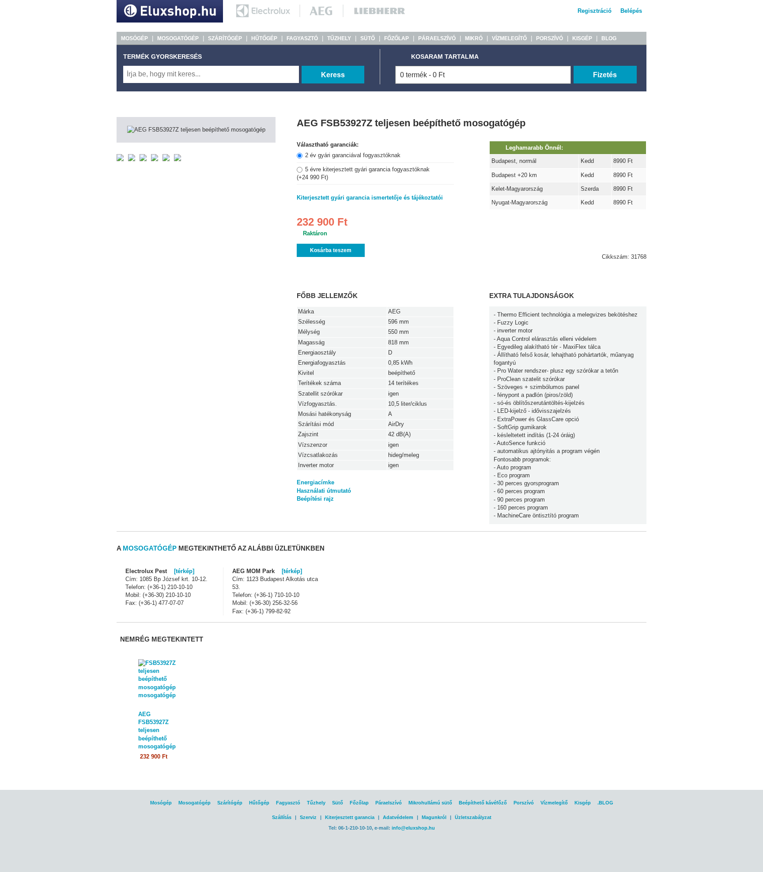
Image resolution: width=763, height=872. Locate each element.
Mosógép (161, 802)
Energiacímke (315, 482)
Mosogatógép (194, 802)
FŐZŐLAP (396, 38)
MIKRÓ (474, 38)
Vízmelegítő (554, 802)
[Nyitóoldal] (170, 20)
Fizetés (605, 75)
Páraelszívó (388, 802)
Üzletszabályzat (473, 817)
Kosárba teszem (330, 250)
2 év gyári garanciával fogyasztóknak (352, 155)
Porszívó (524, 802)
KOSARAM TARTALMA (445, 56)
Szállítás (281, 817)
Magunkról (434, 817)
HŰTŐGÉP (264, 38)
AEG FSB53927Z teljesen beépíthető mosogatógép (157, 730)
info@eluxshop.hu (413, 827)
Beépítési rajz (315, 498)
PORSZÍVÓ (549, 38)
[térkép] (184, 571)
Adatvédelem (398, 817)
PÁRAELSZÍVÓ (437, 38)
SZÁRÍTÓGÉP (225, 38)
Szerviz (308, 817)
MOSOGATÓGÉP (178, 38)
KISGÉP (582, 38)
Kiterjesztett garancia (349, 817)
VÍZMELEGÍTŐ (509, 38)
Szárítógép (229, 802)
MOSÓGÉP (134, 38)
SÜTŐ (367, 38)
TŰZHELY (339, 38)
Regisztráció (595, 11)
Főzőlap (359, 802)
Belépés (631, 11)
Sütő (337, 802)
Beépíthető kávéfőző (483, 802)
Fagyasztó (288, 802)
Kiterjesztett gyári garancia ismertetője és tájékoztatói (370, 197)
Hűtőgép (259, 802)
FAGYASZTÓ (302, 38)
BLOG (608, 38)
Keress (333, 75)
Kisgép (582, 802)
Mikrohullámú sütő (430, 802)
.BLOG (605, 802)
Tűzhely (316, 802)
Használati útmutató (324, 490)
